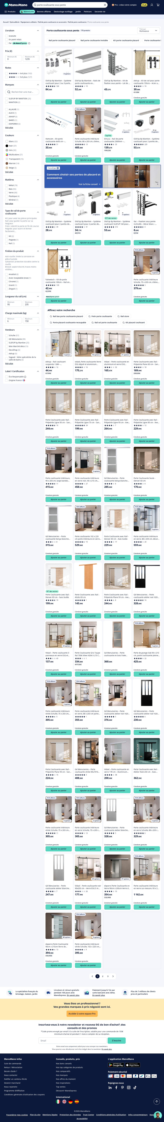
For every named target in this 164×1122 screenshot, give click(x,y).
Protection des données (70, 1114)
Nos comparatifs (63, 1071)
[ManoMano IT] (58, 1102)
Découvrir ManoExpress (66, 1090)
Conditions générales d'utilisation (111, 1114)
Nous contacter (10, 1075)
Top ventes (60, 1087)
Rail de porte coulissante (77, 22)
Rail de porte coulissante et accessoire (52, 22)
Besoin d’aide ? (10, 1071)
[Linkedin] (110, 1087)
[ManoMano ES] (77, 1102)
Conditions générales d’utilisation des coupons (24, 1094)
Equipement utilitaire (29, 22)
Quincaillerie (14, 22)
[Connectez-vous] (152, 5)
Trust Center (88, 1114)
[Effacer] (105, 4)
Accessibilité (82, 1118)
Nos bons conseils (64, 1063)
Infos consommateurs (138, 1114)
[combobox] (148, 30)
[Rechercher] (35, 5)
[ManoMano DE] (70, 1102)
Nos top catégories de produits (69, 1067)
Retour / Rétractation (13, 1067)
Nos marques (62, 1075)
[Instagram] (129, 1087)
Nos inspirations (63, 1083)
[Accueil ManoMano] (16, 5)
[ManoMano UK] (64, 1102)
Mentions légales (50, 1114)
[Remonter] (157, 1101)
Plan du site (35, 1114)
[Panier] (158, 5)
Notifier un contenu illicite (15, 1079)
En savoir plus (107, 1049)
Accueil (5, 22)
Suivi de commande (12, 1063)
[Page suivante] (113, 976)
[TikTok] (135, 1087)
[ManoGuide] (158, 1115)
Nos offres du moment (66, 1079)
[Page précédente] (92, 976)
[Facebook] (116, 1087)
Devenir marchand (12, 1083)
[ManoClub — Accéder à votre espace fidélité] (144, 5)
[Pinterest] (122, 1087)
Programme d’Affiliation (14, 1090)
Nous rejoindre (10, 1087)
